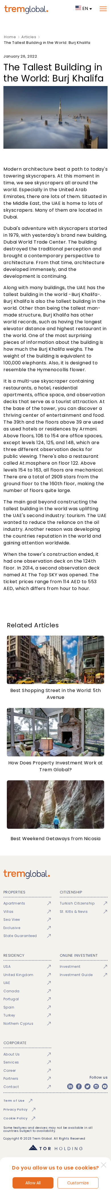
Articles (28, 37)
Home (10, 37)
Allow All (33, 1183)
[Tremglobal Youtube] (105, 1086)
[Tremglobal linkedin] (70, 1086)
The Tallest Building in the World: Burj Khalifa (47, 42)
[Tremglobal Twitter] (87, 1086)
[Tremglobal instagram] (96, 1086)
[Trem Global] (55, 874)
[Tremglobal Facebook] (79, 1086)
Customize (78, 1183)
